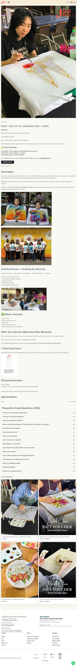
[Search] (68, 2)
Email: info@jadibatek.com (8, 625)
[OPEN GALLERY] (38, 62)
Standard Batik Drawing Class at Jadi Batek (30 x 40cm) (16, 537)
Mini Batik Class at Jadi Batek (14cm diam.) (13, 599)
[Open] (8, 2)
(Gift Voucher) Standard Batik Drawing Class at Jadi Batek (54, 537)
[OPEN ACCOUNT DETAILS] (75, 2)
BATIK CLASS (4, 122)
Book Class (7, 162)
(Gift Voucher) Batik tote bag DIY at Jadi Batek (52, 599)
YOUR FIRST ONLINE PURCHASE (51, 618)
